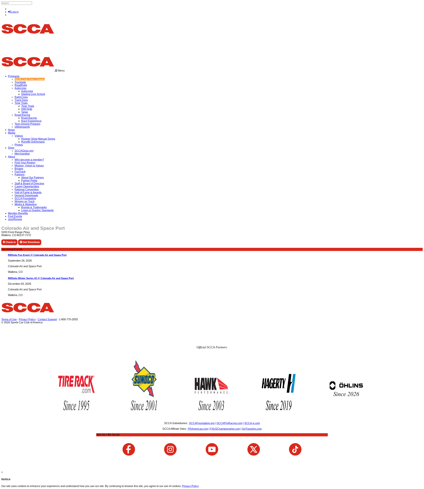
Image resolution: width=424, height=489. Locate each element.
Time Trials (21, 103)
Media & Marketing (26, 204)
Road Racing (22, 115)
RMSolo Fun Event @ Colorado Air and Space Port (37, 255)
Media (11, 132)
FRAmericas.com (198, 428)
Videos (19, 135)
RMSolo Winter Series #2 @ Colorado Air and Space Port (41, 278)
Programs (13, 76)
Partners (20, 174)
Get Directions (31, 242)
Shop (11, 147)
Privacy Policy (27, 319)
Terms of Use (9, 319)
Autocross (20, 88)
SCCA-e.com (252, 423)
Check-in (10, 242)
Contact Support (47, 319)
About (11, 156)
